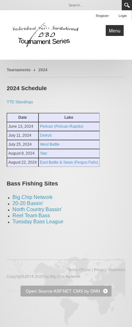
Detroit (46, 135)
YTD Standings (20, 102)
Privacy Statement (109, 270)
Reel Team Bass (31, 215)
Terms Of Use (79, 270)
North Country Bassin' (37, 209)
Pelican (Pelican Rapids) (61, 126)
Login (123, 16)
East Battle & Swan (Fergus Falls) (69, 162)
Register (102, 16)
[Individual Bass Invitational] (45, 34)
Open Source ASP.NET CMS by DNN (63, 291)
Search (127, 5)
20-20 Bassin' (28, 203)
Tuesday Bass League (37, 221)
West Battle (50, 144)
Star (43, 153)
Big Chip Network (32, 197)
